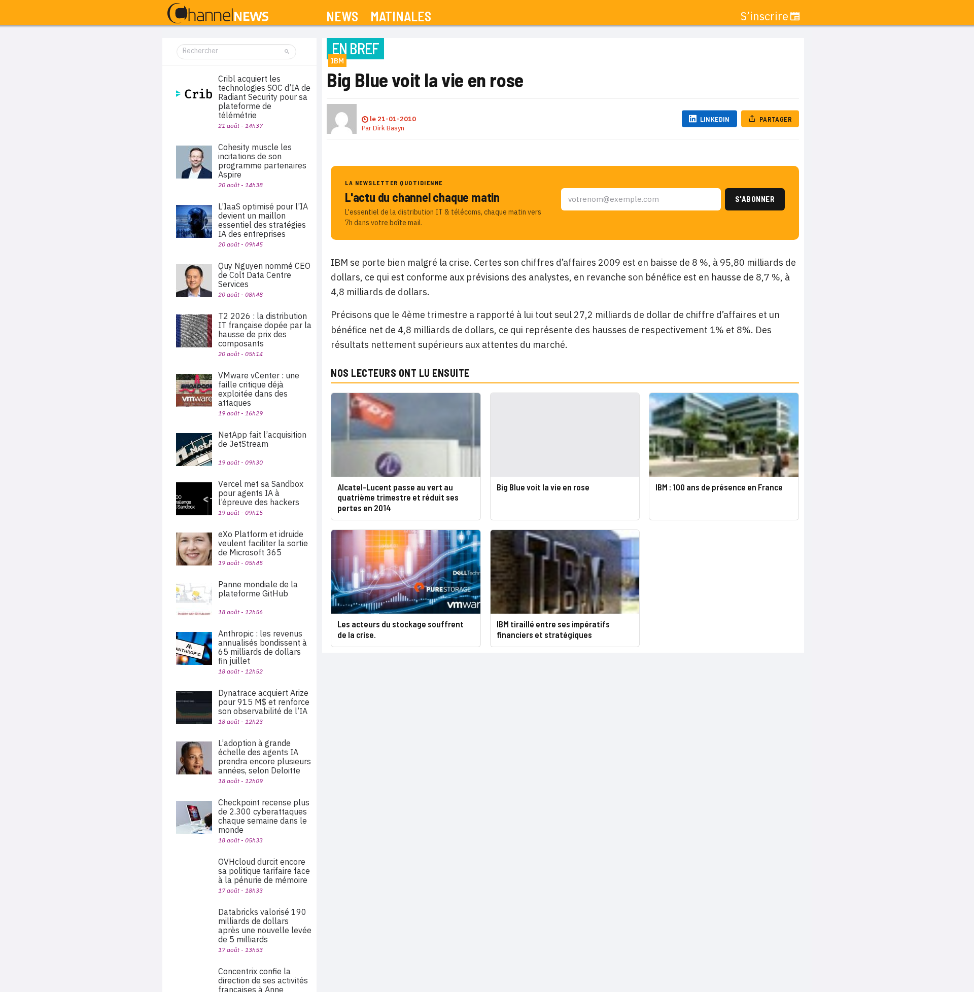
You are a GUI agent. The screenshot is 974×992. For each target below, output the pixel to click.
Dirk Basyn (388, 128)
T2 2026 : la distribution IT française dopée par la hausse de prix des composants (264, 329)
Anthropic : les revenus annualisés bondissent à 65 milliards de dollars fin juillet (262, 647)
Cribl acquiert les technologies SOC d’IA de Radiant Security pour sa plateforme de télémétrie (264, 97)
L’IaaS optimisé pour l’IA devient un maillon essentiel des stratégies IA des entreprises (263, 220)
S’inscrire (764, 16)
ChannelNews (217, 13)
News (342, 16)
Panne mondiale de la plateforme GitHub (258, 588)
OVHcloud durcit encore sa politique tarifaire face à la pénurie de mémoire (264, 871)
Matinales (400, 16)
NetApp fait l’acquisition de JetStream (262, 439)
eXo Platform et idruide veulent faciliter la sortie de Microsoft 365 (263, 543)
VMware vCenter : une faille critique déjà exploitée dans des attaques (258, 389)
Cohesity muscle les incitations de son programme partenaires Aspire (262, 161)
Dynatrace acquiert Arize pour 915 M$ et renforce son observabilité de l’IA (263, 702)
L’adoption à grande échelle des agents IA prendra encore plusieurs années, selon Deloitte (264, 756)
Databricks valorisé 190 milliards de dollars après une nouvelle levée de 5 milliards (264, 925)
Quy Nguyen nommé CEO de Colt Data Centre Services (264, 275)
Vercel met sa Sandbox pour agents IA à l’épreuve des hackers (260, 493)
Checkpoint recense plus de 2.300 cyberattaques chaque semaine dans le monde (263, 816)
